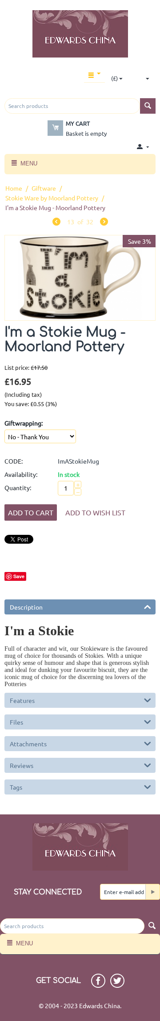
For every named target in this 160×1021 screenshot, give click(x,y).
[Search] (148, 106)
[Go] (152, 891)
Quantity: (17, 487)
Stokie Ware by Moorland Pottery (51, 198)
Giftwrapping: (23, 423)
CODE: (13, 461)
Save (18, 576)
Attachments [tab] (28, 744)
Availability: (20, 474)
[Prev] (56, 222)
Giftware (44, 188)
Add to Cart (30, 512)
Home (13, 188)
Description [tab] (26, 607)
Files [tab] (16, 722)
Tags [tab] (16, 787)
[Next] (104, 222)
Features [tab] (22, 700)
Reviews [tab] (21, 765)
